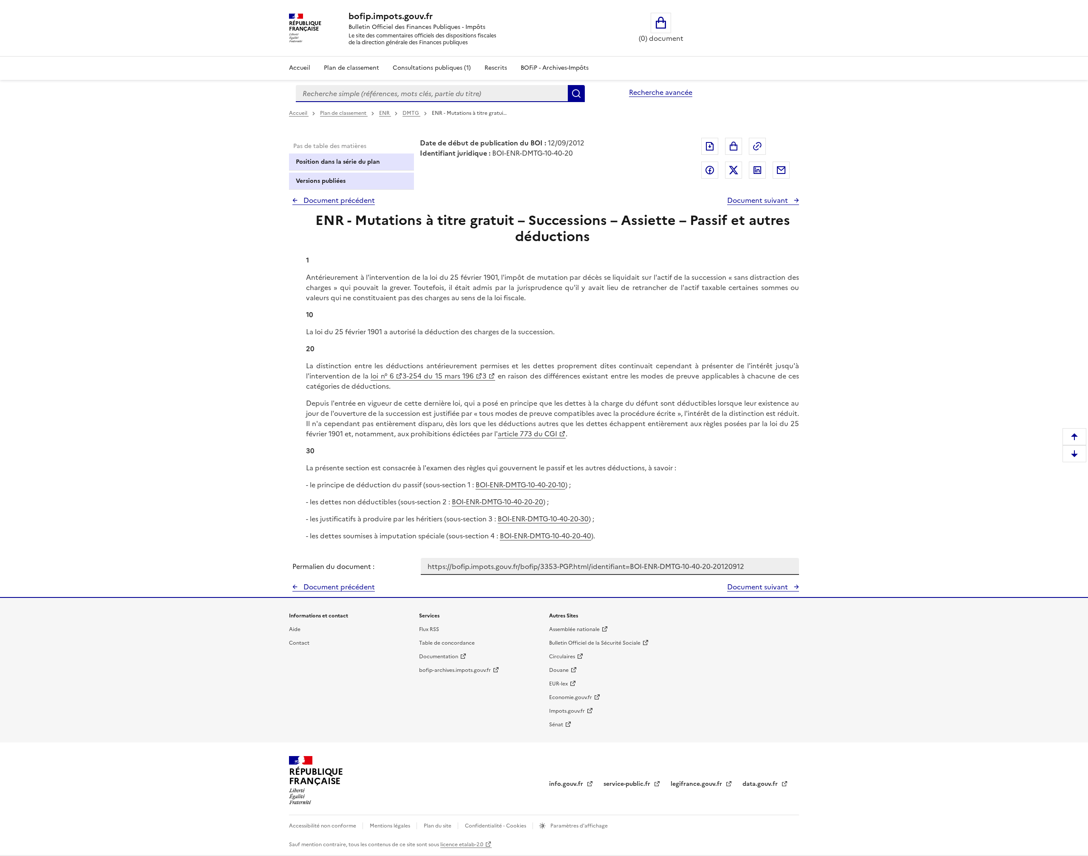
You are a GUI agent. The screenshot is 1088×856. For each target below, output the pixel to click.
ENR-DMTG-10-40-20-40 (552, 536)
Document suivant (758, 200)
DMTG (411, 113)
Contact (299, 643)
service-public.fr (628, 783)
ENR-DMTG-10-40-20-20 (504, 502)
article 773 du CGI (527, 434)
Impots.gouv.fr (567, 711)
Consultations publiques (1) (432, 67)
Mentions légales (390, 826)
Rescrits (495, 67)
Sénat (556, 724)
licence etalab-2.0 (461, 844)
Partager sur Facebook (709, 170)
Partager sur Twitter (733, 170)
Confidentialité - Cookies (496, 826)
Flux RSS (429, 629)
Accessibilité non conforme (323, 826)
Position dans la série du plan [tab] (338, 161)
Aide (294, 629)
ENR (385, 113)
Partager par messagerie (781, 170)
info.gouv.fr (567, 783)
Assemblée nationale (574, 629)
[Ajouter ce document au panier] (733, 146)
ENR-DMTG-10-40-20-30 (550, 519)
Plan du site (438, 826)
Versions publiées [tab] (321, 180)
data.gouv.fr (760, 783)
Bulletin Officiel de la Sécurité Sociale (594, 643)
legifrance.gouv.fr (697, 783)
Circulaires (562, 656)
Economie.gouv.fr (570, 697)
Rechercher (576, 93)
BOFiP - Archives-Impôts (555, 67)
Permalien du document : (333, 566)
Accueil (299, 67)
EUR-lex (558, 684)
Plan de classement (351, 67)
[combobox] (432, 93)
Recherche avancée (660, 92)
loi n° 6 (382, 376)
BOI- (483, 485)
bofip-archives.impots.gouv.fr (455, 670)
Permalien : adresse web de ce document (757, 146)
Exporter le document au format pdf (709, 146)
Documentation (438, 656)
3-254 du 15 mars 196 (438, 376)
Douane (559, 670)
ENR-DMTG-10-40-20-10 (527, 485)
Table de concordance (447, 643)
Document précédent (338, 200)
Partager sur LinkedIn (757, 170)
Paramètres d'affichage (578, 826)
